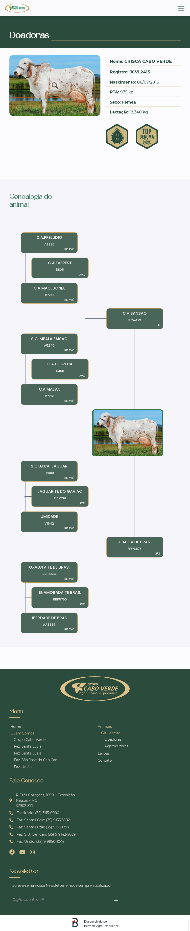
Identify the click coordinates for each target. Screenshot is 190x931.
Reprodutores (116, 746)
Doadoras (113, 739)
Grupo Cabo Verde (30, 739)
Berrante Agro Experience (101, 926)
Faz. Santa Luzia (27, 753)
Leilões (104, 753)
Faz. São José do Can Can (35, 760)
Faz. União (23, 767)
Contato (105, 760)
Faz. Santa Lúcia (28, 746)
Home (15, 726)
